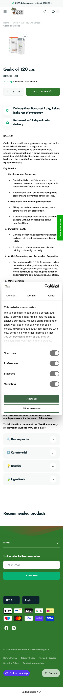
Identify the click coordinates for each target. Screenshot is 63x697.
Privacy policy (28, 658)
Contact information (33, 663)
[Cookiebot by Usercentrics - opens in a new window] (45, 286)
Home (6, 22)
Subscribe (31, 575)
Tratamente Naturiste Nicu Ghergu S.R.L (31, 649)
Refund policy (10, 658)
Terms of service (47, 658)
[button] (5, 11)
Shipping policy (11, 663)
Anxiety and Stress (30, 22)
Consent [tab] (11, 295)
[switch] (54, 363)
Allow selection (31, 408)
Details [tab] (31, 295)
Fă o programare (60, 228)
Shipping (8, 81)
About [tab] (51, 295)
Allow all (32, 398)
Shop (15, 22)
